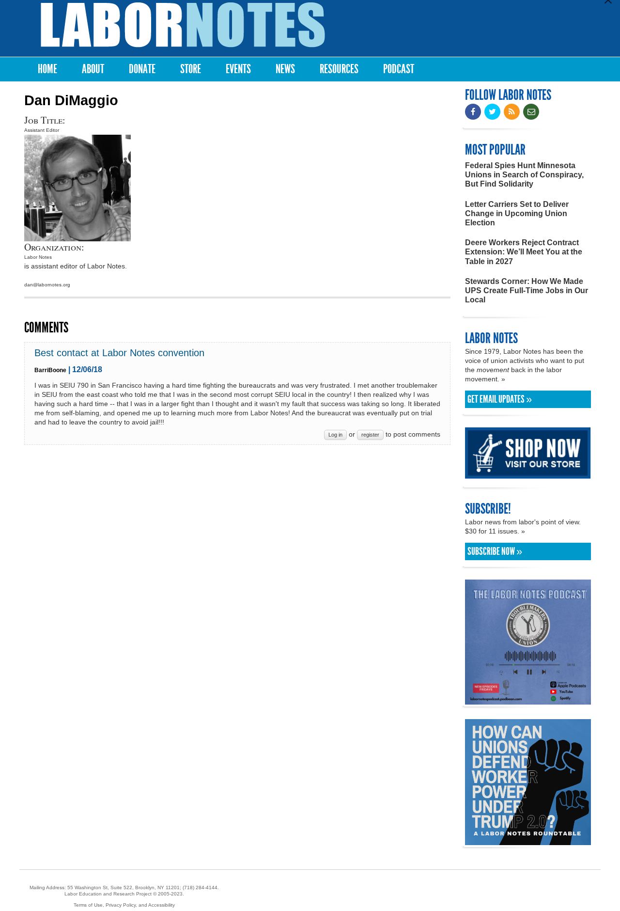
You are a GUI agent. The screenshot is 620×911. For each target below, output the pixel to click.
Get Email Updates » (499, 399)
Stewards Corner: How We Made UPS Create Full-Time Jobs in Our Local (526, 290)
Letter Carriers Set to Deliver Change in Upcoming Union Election (517, 213)
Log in (335, 435)
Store (190, 69)
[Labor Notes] (183, 24)
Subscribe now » (494, 551)
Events (238, 69)
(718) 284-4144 (200, 887)
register (370, 435)
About (93, 69)
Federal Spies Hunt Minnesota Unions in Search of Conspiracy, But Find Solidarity (524, 174)
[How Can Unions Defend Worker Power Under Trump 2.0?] (528, 840)
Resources (339, 69)
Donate (142, 69)
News (285, 69)
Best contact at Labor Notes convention (119, 352)
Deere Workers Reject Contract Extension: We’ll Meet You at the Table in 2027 (523, 251)
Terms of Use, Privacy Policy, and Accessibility (124, 905)
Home (47, 69)
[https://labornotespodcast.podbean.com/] (528, 700)
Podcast (398, 69)
